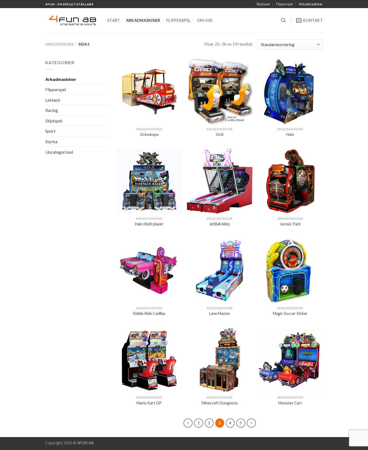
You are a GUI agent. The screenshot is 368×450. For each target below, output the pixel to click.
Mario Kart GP (149, 403)
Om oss (205, 20)
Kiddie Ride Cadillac (149, 313)
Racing (51, 110)
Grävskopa (149, 134)
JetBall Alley (219, 224)
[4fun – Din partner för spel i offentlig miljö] (72, 20)
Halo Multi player (149, 224)
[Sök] (283, 20)
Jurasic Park (290, 224)
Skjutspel (263, 4)
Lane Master (219, 313)
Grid (219, 134)
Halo (290, 134)
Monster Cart (290, 403)
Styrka (51, 141)
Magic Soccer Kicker (290, 313)
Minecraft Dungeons (220, 403)
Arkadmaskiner (311, 4)
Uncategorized (59, 151)
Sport (50, 130)
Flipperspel (284, 4)
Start (113, 20)
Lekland (52, 99)
